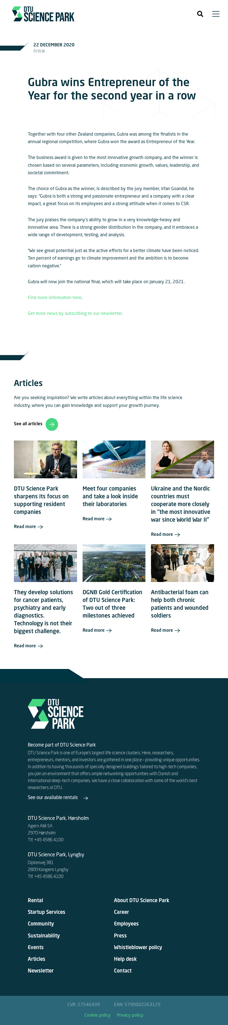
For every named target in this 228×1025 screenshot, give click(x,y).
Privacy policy (130, 1015)
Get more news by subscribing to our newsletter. (76, 314)
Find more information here (54, 298)
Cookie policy (98, 1015)
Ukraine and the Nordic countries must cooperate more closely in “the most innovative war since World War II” (180, 504)
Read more (25, 527)
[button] (200, 13)
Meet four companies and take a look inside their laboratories (110, 496)
